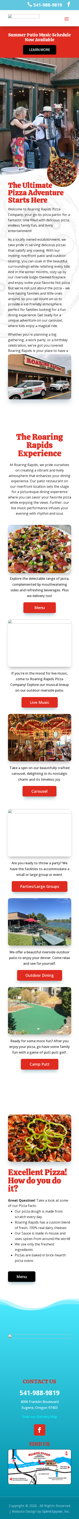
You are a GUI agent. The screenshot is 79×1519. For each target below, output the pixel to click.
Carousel (39, 791)
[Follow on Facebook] (39, 1430)
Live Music (39, 702)
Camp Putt (40, 1064)
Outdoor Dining (39, 975)
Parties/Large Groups (39, 886)
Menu (39, 607)
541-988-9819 (40, 1392)
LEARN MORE (39, 49)
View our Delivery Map (39, 1416)
